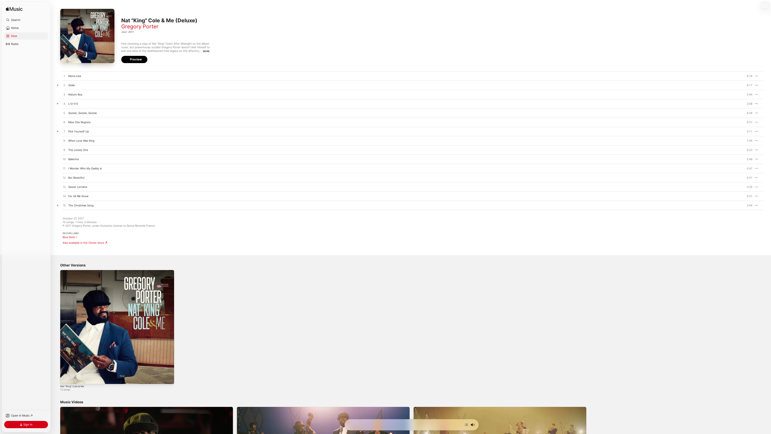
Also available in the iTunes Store (83, 242)
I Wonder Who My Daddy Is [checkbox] (85, 168)
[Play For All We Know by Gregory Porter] (64, 196)
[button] (26, 19)
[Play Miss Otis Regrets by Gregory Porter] (64, 122)
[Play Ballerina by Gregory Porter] (64, 159)
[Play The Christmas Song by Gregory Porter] (64, 205)
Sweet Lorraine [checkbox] (77, 186)
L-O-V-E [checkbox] (73, 103)
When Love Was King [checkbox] (81, 140)
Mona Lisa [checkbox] (74, 76)
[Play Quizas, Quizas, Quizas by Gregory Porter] (64, 113)
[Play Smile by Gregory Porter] (64, 85)
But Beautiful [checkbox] (76, 177)
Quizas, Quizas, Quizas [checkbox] (82, 113)
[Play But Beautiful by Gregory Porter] (64, 178)
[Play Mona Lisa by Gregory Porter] (64, 76)
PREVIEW (747, 76)
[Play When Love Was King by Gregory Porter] (64, 141)
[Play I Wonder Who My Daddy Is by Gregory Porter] (64, 168)
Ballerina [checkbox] (73, 159)
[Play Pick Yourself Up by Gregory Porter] (64, 131)
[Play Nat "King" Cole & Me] (65, 379)
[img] (14, 9)
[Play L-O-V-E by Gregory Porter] (64, 104)
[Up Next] (466, 425)
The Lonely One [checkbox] (78, 149)
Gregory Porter (139, 26)
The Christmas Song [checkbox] (81, 205)
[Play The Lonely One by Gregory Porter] (64, 150)
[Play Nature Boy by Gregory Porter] (64, 94)
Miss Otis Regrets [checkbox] (79, 122)
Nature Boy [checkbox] (75, 94)
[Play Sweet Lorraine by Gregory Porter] (64, 187)
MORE (206, 51)
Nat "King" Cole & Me (73, 271)
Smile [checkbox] (71, 85)
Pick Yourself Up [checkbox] (78, 131)
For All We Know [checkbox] (78, 196)
